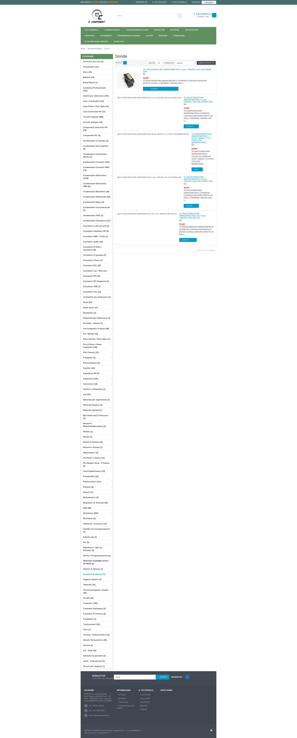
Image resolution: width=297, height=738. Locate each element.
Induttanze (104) (90, 379)
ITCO (110, 733)
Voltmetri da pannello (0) (94, 656)
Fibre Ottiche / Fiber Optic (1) (96, 339)
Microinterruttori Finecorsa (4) (95, 416)
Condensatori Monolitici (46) (96, 192)
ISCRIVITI (163, 677)
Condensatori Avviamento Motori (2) (95, 155)
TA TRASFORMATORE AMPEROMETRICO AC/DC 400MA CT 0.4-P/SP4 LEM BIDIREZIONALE (202, 138)
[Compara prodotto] (167, 89)
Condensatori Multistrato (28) (96, 197)
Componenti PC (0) (92, 135)
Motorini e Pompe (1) (92, 447)
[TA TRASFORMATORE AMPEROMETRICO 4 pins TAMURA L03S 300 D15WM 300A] (149, 98)
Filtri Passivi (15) (91, 352)
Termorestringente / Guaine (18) (95, 591)
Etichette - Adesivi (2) (93, 323)
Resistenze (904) (90, 513)
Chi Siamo (122, 695)
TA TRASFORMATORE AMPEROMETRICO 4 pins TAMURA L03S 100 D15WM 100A (198, 179)
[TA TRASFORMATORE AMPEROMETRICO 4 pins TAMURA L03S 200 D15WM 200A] (129, 80)
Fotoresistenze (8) (91, 363)
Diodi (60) (87, 302)
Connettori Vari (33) (92, 292)
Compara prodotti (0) (206, 63)
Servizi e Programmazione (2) (96, 556)
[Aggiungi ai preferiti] (174, 89)
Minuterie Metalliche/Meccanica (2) (94, 424)
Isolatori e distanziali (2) (94, 389)
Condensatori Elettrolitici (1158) (94, 176)
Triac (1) (87, 629)
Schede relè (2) (90, 537)
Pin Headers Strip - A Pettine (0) (96, 464)
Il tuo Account (159, 2)
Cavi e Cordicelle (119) (93, 101)
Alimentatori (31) (91, 67)
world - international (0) (94, 661)
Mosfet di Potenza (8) (93, 442)
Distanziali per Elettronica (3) (96, 318)
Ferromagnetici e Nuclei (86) (96, 329)
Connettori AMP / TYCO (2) (95, 236)
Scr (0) (86, 542)
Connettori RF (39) (91, 276)
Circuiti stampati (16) (93, 122)
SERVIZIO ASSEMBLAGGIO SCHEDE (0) (95, 562)
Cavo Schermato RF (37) (94, 112)
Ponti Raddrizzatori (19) (94, 471)
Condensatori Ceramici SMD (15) (96, 168)
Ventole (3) (88, 645)
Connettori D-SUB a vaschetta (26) (92, 248)
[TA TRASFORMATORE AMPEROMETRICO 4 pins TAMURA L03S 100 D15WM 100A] (149, 177)
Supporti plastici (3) (92, 579)
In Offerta (143, 709)
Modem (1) (88, 432)
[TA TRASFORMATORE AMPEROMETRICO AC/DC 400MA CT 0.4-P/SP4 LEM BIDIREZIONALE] (153, 134)
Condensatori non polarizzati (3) (96, 208)
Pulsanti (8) (88, 487)
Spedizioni (122, 698)
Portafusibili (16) (90, 476)
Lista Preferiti (145, 702)
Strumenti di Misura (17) (94, 574)
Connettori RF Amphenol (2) (96, 281)
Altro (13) (87, 72)
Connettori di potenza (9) (94, 255)
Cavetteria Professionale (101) (94, 89)
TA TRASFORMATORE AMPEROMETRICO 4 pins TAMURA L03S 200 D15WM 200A (177, 71)
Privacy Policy (123, 702)
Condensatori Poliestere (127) (96, 221)
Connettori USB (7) (92, 286)
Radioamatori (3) (90, 497)
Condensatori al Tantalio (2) (96, 141)
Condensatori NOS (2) (93, 215)
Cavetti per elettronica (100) (96, 96)
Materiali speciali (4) (92, 410)
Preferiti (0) (141, 2)
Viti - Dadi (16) (89, 650)
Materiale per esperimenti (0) (96, 400)
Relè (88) (87, 508)
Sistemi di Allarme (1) (93, 569)
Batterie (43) (88, 77)
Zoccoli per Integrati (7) (94, 666)
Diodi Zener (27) (90, 308)
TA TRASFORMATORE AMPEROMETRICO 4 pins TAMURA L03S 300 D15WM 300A (198, 100)
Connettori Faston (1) (93, 260)
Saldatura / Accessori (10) (95, 524)
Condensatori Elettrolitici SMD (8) (94, 184)
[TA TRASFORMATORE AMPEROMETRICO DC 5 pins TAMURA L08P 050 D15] (147, 214)
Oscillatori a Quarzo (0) (94, 458)
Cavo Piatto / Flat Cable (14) (96, 106)
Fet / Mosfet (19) (90, 334)
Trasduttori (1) (89, 619)
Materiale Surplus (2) (92, 405)
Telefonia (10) (89, 585)
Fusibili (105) (89, 368)
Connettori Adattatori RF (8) (96, 231)
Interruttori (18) (90, 384)
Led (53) (86, 394)
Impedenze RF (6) (91, 373)
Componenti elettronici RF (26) (95, 128)
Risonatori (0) (89, 518)
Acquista (196, 2)
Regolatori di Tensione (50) (95, 503)
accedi (95, 2)
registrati (113, 2)
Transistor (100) (90, 603)
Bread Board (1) (90, 82)
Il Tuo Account (145, 695)
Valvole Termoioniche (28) (95, 640)
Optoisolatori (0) (90, 453)
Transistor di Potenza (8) (94, 614)
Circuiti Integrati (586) (93, 117)
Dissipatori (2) (89, 313)
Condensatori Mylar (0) (93, 202)
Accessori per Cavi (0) (93, 61)
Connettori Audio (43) (93, 242)
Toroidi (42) (88, 598)
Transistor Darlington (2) (94, 608)
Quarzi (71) (88, 492)
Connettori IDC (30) (92, 265)
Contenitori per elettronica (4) (97, 297)
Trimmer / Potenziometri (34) (96, 635)
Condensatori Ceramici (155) (96, 162)
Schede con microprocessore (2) (96, 530)
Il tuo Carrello (179, 2)
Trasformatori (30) (91, 624)
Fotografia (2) (89, 358)
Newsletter (144, 706)
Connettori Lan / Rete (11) (95, 271)
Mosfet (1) (87, 437)
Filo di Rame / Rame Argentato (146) (92, 345)
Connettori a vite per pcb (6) (96, 226)
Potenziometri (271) (92, 482)
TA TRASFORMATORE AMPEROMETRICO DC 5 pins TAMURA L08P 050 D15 (192, 216)
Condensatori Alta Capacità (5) (95, 147)
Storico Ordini (145, 698)
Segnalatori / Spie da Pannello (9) (92, 548)
